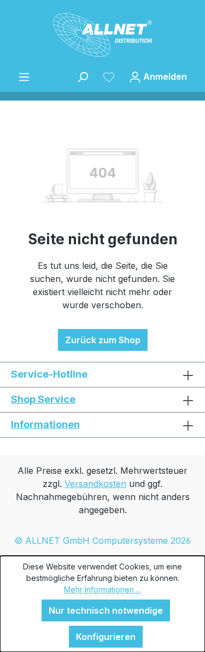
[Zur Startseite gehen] (102, 35)
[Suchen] (82, 76)
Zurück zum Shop (102, 339)
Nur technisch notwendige (106, 610)
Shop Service (43, 399)
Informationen (45, 424)
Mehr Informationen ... (102, 589)
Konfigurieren (106, 636)
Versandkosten (95, 483)
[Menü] (24, 76)
